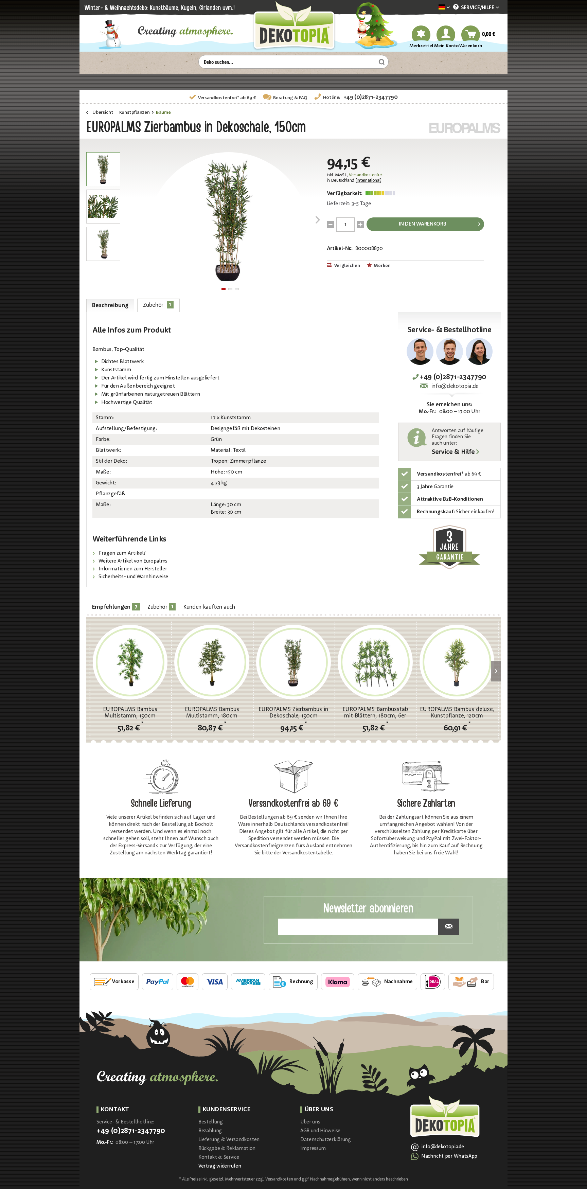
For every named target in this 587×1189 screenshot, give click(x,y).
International (368, 180)
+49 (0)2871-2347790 (370, 97)
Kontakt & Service (218, 1157)
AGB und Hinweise (320, 1131)
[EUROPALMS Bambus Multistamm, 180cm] (211, 662)
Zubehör (157, 305)
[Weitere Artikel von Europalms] (465, 128)
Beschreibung (110, 305)
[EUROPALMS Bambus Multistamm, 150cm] (130, 662)
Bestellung (210, 1122)
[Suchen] (380, 62)
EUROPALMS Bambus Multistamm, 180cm (212, 713)
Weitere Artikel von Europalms (132, 561)
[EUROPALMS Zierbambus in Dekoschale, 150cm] (293, 662)
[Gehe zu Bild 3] (237, 289)
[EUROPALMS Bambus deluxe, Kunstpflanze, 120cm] (457, 662)
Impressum (313, 1148)
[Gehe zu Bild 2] (230, 289)
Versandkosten (279, 1179)
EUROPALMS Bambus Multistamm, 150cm (130, 713)
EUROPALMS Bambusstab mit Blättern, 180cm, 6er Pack (375, 713)
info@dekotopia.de (455, 386)
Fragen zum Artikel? (121, 553)
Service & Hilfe (453, 452)
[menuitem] (434, 7)
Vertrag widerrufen (219, 1166)
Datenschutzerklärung (325, 1139)
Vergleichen (346, 266)
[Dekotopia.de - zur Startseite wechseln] (293, 26)
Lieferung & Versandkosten (229, 1139)
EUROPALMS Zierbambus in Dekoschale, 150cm (293, 713)
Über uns (310, 1122)
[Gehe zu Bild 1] (223, 289)
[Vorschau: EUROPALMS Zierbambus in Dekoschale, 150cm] (103, 169)
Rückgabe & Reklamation (226, 1148)
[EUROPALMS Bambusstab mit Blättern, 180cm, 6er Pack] (375, 662)
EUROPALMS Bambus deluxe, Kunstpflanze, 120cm (457, 713)
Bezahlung (210, 1131)
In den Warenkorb (422, 224)
